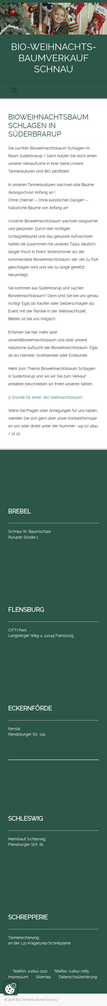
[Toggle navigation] (14, 90)
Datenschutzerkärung (78, 977)
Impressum (18, 977)
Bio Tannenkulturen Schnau (36, 1000)
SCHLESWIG (25, 818)
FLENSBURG (26, 609)
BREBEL (19, 511)
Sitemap (43, 977)
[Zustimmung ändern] (10, 988)
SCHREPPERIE (28, 917)
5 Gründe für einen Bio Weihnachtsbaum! (45, 397)
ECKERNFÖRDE (30, 708)
